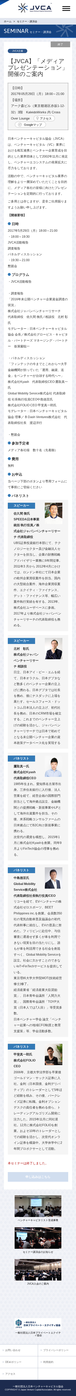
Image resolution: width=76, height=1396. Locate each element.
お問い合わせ (12, 1350)
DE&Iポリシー (13, 1362)
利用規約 (48, 1362)
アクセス (46, 118)
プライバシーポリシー (56, 1350)
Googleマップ (33, 124)
